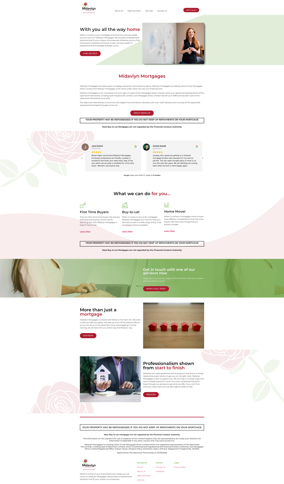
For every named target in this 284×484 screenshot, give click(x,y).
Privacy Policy (180, 467)
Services (149, 11)
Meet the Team (134, 11)
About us (141, 471)
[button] (202, 158)
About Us (119, 11)
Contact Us (162, 11)
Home (140, 467)
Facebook (160, 471)
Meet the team (144, 476)
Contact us (160, 467)
